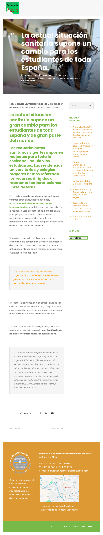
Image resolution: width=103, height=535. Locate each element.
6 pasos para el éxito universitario (82, 218)
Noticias (63, 75)
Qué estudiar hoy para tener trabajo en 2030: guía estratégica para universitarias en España (83, 150)
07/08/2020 (30, 75)
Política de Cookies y (65, 526)
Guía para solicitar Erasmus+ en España (82, 182)
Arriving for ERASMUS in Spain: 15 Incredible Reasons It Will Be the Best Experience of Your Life (83, 132)
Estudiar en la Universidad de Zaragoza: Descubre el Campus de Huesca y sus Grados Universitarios (83, 169)
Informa (47, 75)
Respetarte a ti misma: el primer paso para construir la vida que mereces (83, 207)
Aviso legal (86, 526)
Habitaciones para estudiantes (53, 78)
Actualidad (31, 78)
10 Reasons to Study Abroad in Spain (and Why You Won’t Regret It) (82, 193)
